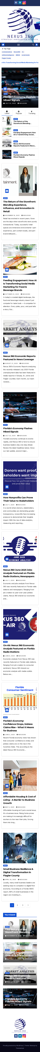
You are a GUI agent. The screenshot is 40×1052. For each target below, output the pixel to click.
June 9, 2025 (10, 656)
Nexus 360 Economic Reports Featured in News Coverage (23, 146)
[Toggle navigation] (18, 44)
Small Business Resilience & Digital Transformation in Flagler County (18, 872)
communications (7, 52)
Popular (19, 113)
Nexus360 (17, 52)
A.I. (23, 52)
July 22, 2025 (10, 103)
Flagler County (6, 58)
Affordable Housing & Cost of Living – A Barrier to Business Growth (19, 800)
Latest (7, 113)
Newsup (32, 1045)
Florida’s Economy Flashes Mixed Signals (24, 156)
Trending (31, 113)
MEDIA (18, 55)
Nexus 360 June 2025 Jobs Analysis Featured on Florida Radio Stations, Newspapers (19, 573)
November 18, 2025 (12, 215)
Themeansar (20, 1048)
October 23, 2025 (12, 294)
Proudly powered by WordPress (13, 1045)
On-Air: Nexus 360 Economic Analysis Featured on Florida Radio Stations (19, 648)
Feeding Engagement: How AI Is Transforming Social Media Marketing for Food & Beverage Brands (24, 136)
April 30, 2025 (11, 879)
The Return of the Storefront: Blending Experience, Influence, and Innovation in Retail (24, 124)
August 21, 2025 (11, 363)
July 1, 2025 (10, 505)
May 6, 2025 (10, 807)
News (5, 93)
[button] (33, 45)
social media (25, 55)
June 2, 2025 (10, 734)
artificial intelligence (8, 55)
